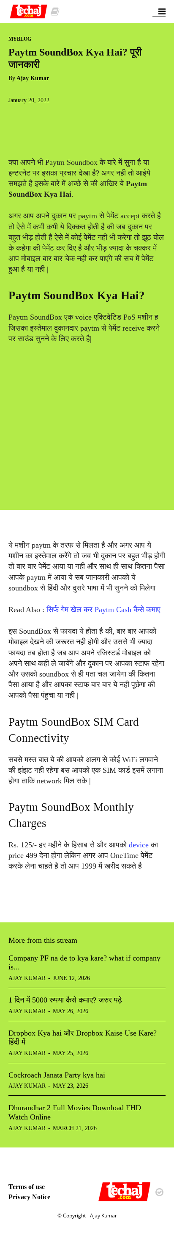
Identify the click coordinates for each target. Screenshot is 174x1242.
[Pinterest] (55, 117)
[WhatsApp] (75, 117)
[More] (95, 117)
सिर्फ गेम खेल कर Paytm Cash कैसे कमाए (103, 609)
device (140, 845)
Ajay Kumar (32, 78)
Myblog (19, 39)
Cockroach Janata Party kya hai (56, 1075)
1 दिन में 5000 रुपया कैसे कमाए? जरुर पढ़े (65, 1000)
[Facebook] (16, 117)
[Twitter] (36, 117)
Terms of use (26, 1186)
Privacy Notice (29, 1196)
